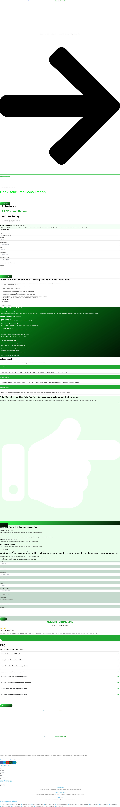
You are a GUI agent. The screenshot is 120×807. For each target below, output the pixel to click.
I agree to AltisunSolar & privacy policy (8, 262)
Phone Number (3, 572)
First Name (2, 561)
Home (41, 34)
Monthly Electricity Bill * (4, 257)
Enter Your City (3, 252)
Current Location (3, 602)
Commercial (60, 34)
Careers (67, 34)
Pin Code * (2, 247)
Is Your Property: (3, 597)
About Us (47, 34)
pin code (1, 583)
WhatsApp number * (4, 242)
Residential (53, 34)
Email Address (3, 577)
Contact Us (77, 34)
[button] (1, 403)
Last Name (2, 567)
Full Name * (2, 237)
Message (2, 265)
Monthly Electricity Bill (4, 588)
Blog (72, 34)
